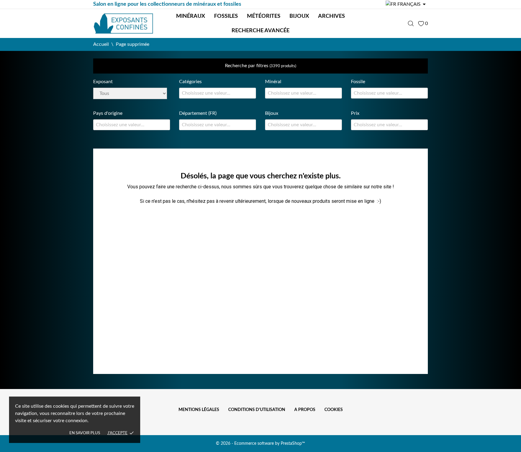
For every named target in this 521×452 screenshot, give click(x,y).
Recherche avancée (260, 30)
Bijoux (299, 16)
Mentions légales (198, 410)
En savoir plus (84, 433)
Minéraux (190, 16)
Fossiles (226, 16)
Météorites (263, 16)
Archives (331, 16)
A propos (304, 410)
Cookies (333, 410)
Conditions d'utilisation (256, 410)
